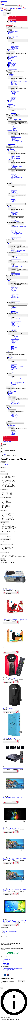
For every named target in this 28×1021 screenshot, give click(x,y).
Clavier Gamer (14, 231)
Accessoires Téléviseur (13, 87)
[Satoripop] (23, 986)
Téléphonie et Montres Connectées (15, 119)
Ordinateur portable (12, 150)
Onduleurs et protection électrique (15, 245)
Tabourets (13, 420)
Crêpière (12, 295)
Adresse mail (3, 981)
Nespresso (13, 325)
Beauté (10, 358)
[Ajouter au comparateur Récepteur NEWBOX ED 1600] (16, 741)
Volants (12, 229)
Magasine (11, 107)
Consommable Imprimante (16, 166)
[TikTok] (6, 984)
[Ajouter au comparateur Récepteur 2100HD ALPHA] (16, 681)
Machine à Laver (11, 59)
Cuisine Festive (12, 302)
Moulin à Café (14, 328)
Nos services (5, 960)
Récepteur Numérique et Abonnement (16, 76)
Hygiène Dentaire (14, 383)
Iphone (12, 129)
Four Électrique (14, 288)
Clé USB (13, 191)
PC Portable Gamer (15, 221)
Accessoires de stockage (16, 188)
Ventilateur (10, 33)
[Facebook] (2, 984)
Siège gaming (14, 238)
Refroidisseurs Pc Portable (16, 177)
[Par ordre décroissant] (13, 562)
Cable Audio (13, 92)
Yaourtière (13, 344)
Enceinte (10, 101)
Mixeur (12, 350)
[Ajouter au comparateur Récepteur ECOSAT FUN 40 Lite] (16, 592)
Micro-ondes (13, 290)
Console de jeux (14, 214)
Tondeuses (13, 372)
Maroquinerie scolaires (13, 193)
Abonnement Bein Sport (16, 85)
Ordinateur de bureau (15, 156)
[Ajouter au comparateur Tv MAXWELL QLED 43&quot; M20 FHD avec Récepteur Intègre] (16, 893)
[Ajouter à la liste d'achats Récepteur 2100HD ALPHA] (13, 682)
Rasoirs (12, 371)
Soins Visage (13, 381)
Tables (12, 419)
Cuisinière (10, 60)
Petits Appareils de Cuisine (13, 280)
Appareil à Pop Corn (15, 309)
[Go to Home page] (2, 4)
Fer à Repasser (11, 394)
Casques (12, 181)
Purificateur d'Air (14, 404)
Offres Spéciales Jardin (13, 16)
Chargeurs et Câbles (15, 140)
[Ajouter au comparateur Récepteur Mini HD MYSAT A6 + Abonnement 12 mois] (16, 622)
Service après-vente (7, 961)
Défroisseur (10, 395)
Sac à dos (13, 199)
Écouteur (13, 139)
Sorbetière (13, 342)
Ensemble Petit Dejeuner (16, 321)
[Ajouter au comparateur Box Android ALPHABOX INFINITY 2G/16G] (16, 771)
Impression (11, 160)
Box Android (13, 83)
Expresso (13, 324)
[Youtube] (8, 984)
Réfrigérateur (11, 57)
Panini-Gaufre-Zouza (15, 301)
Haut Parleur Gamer (15, 230)
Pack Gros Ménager (12, 69)
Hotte (9, 62)
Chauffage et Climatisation (13, 31)
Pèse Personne (14, 380)
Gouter (12, 202)
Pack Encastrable (11, 65)
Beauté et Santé (11, 357)
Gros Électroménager (12, 56)
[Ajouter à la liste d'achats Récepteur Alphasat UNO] (13, 712)
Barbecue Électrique (15, 297)
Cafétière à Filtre (14, 323)
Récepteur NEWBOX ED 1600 (9, 738)
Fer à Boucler (14, 368)
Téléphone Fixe (11, 144)
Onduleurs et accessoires (16, 251)
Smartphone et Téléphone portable (15, 120)
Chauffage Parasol (14, 46)
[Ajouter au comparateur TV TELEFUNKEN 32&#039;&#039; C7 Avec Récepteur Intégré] (16, 831)
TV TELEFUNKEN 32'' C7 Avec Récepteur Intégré (14, 828)
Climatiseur (10, 32)
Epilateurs (13, 369)
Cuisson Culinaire (14, 287)
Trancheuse (13, 343)
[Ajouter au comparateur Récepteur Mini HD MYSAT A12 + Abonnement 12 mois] (16, 652)
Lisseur (12, 365)
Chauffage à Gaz (14, 44)
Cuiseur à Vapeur (14, 296)
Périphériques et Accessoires (14, 168)
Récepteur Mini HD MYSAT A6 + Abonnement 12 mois (15, 619)
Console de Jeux (12, 207)
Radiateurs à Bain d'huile (16, 47)
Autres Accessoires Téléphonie (17, 141)
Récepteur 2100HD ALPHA (9, 678)
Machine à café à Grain (16, 326)
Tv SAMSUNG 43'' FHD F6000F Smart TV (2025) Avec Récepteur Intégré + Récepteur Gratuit (15, 921)
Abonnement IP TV (15, 82)
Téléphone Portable (15, 127)
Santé (10, 373)
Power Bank (13, 138)
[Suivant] (3, 934)
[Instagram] (4, 984)
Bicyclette (13, 434)
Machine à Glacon (14, 340)
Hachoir (12, 349)
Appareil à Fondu (14, 312)
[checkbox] (2, 560)
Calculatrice (13, 179)
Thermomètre (13, 384)
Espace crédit (6, 970)
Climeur (10, 35)
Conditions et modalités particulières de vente (12, 968)
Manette (12, 227)
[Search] (19, 6)
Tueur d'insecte (11, 37)
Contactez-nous (12, 21)
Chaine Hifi (10, 104)
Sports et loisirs (11, 425)
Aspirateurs (10, 392)
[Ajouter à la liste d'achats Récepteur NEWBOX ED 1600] (13, 742)
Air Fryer (13, 289)
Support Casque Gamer (16, 237)
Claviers (12, 182)
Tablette (10, 159)
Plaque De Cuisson (15, 294)
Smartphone (13, 128)
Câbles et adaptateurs (13, 267)
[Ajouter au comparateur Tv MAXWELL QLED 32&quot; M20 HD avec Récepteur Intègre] (16, 802)
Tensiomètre (13, 385)
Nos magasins (6, 963)
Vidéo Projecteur (11, 105)
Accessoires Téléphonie (13, 131)
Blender (12, 346)
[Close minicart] (2, 446)
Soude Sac (13, 293)
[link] (3, 930)
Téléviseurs (10, 75)
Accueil (4, 454)
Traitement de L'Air (12, 397)
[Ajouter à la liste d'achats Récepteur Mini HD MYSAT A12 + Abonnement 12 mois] (13, 652)
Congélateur (10, 58)
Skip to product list (4, 464)
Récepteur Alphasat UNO (8, 708)
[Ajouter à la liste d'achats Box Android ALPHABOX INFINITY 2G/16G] (13, 771)
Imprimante (13, 167)
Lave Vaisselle (11, 66)
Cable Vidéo (13, 98)
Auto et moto (11, 426)
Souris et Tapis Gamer (15, 232)
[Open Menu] (4, 15)
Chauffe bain (11, 49)
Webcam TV (13, 99)
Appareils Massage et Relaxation (17, 378)
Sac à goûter (13, 200)
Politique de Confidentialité (8, 969)
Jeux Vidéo (13, 213)
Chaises (12, 416)
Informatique (11, 149)
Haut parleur (13, 174)
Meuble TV (10, 106)
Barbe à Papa (13, 311)
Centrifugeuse (14, 330)
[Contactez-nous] (13, 954)
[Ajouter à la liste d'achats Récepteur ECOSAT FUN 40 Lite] (13, 593)
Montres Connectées (12, 130)
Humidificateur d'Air (15, 403)
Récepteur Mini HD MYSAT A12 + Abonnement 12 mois (15, 648)
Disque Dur (13, 192)
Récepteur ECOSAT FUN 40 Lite (10, 589)
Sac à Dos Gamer (14, 235)
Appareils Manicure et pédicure (17, 382)
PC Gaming (11, 215)
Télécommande (14, 95)
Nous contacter (6, 964)
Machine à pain (14, 291)
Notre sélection (11, 20)
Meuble (9, 408)
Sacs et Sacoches (14, 175)
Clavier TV (13, 93)
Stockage (10, 183)
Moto (12, 432)
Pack (9, 351)
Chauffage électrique (15, 48)
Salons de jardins (14, 417)
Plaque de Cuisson (12, 63)
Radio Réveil (11, 100)
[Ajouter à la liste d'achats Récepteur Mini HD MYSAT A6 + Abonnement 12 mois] (13, 623)
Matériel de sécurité (12, 252)
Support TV (13, 94)
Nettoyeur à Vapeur (12, 393)
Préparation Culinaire (13, 331)
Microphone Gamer (15, 234)
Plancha (12, 298)
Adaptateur (13, 97)
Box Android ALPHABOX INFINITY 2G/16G (13, 768)
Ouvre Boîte (13, 341)
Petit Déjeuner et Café (13, 313)
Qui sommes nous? (7, 959)
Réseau (10, 260)
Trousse (12, 201)
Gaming (10, 206)
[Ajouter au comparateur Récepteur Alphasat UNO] (16, 711)
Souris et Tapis (14, 176)
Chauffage (11, 38)
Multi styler (13, 367)
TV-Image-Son (11, 74)
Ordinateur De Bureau (15, 158)
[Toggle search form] (2, 8)
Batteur (12, 348)
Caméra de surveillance (16, 259)
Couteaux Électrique (15, 339)
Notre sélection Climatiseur (13, 17)
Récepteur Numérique (15, 84)
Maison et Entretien (12, 391)
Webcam (13, 178)
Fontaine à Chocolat (15, 308)
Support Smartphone (15, 142)
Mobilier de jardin (12, 410)
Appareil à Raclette (15, 299)
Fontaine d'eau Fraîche (13, 36)
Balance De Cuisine (15, 337)
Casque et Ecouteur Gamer (16, 233)
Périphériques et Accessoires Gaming (16, 222)
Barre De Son (11, 102)
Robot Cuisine (14, 347)
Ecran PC (13, 157)
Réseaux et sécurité (12, 243)
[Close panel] (2, 452)
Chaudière (10, 50)
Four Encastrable (11, 64)
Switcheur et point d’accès (16, 266)
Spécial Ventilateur (12, 19)
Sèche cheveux (14, 364)
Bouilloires (13, 319)
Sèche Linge (10, 67)
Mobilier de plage (14, 415)
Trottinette (13, 433)
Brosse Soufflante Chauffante (17, 366)
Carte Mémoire (14, 190)
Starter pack (13, 113)
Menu (11, 30)
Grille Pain (13, 322)
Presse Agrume (14, 329)
